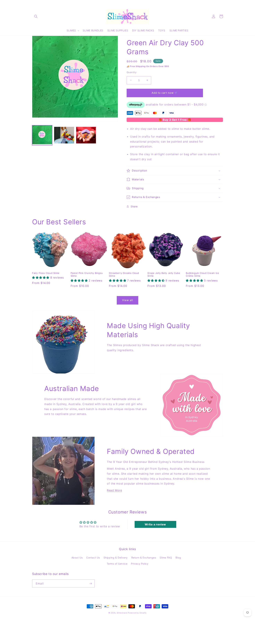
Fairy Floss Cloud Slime (46, 273)
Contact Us (93, 557)
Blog (178, 557)
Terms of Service (117, 563)
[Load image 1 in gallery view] (42, 135)
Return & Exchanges (143, 557)
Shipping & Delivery (116, 557)
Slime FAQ (166, 557)
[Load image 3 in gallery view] (86, 135)
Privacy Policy (139, 563)
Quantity (131, 72)
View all (127, 300)
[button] (36, 16)
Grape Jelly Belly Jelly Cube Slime (163, 274)
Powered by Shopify (137, 613)
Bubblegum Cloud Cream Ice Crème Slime (202, 274)
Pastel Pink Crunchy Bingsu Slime (87, 274)
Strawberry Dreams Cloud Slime (124, 274)
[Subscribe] (90, 583)
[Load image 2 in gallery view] (64, 135)
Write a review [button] (155, 524)
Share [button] (134, 206)
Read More (114, 490)
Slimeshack (122, 613)
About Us (77, 557)
